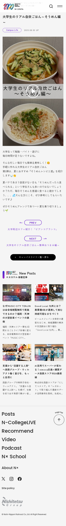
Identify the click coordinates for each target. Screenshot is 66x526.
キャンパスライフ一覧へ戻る (34, 257)
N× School (14, 456)
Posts (8, 413)
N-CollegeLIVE (19, 422)
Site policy (8, 488)
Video (9, 439)
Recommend (17, 430)
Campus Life (12, 29)
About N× (10, 467)
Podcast (12, 447)
